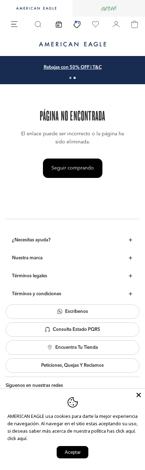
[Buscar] (38, 24)
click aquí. (17, 438)
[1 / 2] (70, 78)
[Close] (138, 394)
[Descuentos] (77, 24)
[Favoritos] (95, 24)
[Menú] (14, 24)
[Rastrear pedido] (59, 24)
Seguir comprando (72, 168)
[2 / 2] (75, 78)
